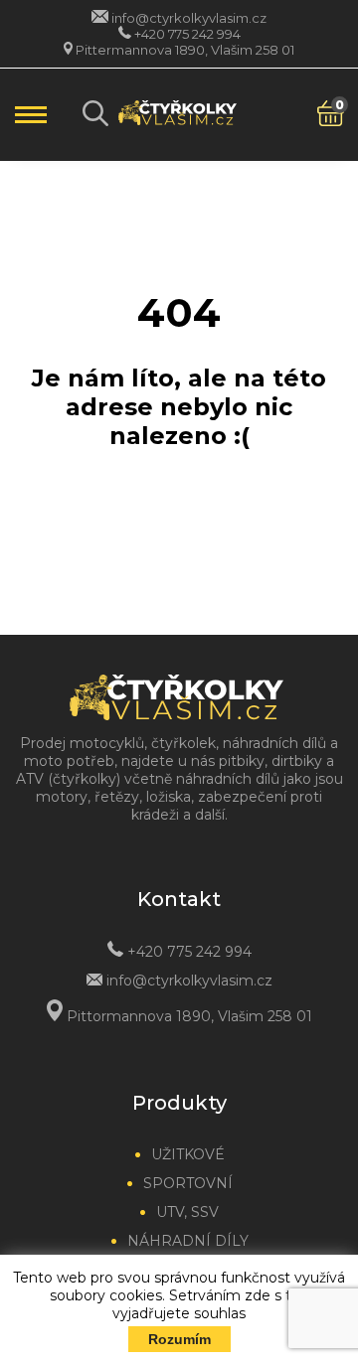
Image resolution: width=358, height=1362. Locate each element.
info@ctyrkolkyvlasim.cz (189, 18)
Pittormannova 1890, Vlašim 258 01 (189, 1016)
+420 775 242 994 (187, 34)
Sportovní (188, 1183)
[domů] (177, 115)
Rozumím (179, 1339)
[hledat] (95, 113)
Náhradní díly (188, 1241)
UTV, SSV (187, 1212)
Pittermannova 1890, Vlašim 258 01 (185, 50)
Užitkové (188, 1154)
